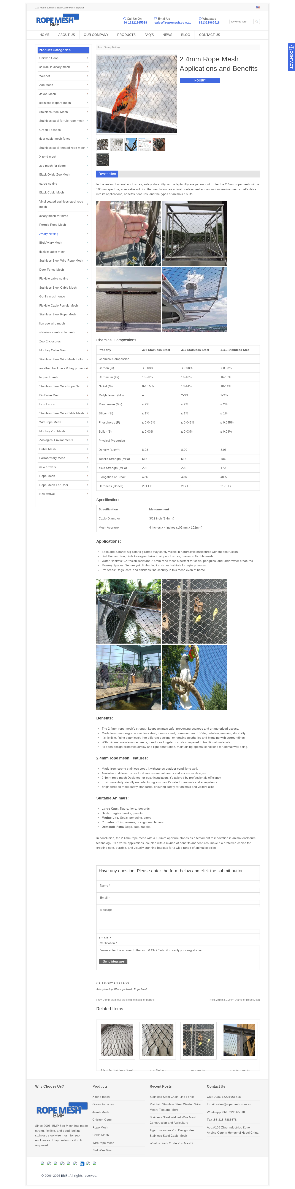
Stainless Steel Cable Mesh (58, 287)
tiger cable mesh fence (54, 138)
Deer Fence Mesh (51, 269)
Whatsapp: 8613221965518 (226, 1112)
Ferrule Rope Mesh (52, 224)
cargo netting (48, 183)
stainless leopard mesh (55, 102)
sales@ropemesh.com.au (173, 22)
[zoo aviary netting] (239, 1054)
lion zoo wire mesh (52, 323)
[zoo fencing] (198, 1054)
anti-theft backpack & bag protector (63, 368)
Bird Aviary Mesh (50, 242)
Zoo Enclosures (50, 341)
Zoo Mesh (46, 84)
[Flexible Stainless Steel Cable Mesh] (117, 1054)
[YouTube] (75, 1164)
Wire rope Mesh (123, 989)
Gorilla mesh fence (52, 296)
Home (44, 35)
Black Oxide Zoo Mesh (54, 174)
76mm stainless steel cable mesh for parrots (125, 999)
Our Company (96, 35)
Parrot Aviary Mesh (52, 458)
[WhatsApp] (43, 1164)
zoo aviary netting (239, 1070)
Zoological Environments (56, 440)
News (167, 35)
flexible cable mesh (52, 251)
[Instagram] (56, 1164)
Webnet (44, 76)
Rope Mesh (141, 989)
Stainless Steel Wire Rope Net (59, 386)
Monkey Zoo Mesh (52, 431)
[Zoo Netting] (157, 1054)
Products (126, 35)
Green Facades (50, 129)
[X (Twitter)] (62, 1164)
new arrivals (47, 467)
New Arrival (47, 493)
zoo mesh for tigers (52, 165)
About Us (66, 35)
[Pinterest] (95, 1164)
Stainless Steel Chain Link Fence (172, 1096)
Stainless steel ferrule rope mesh (61, 120)
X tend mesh (48, 156)
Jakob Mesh (47, 94)
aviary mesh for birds (53, 215)
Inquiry (199, 80)
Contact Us (209, 35)
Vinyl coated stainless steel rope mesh (61, 204)
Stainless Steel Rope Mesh (57, 314)
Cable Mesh (47, 449)
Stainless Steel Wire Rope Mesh (61, 260)
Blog (185, 35)
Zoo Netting (158, 1070)
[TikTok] (69, 1164)
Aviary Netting (112, 47)
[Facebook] (49, 1164)
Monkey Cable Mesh (53, 350)
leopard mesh (48, 377)
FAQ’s (149, 35)
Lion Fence (47, 404)
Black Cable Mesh (51, 192)
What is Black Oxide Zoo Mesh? (171, 1143)
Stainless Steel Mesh (53, 111)
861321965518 (209, 22)
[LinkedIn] (82, 1164)
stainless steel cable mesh (57, 332)
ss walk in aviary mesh (54, 67)
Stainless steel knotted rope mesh (62, 147)
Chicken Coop (49, 58)
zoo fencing (198, 1070)
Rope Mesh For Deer (53, 485)
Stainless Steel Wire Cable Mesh (61, 413)
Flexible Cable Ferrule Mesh (58, 305)
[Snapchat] (88, 1164)
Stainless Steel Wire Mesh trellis (61, 359)
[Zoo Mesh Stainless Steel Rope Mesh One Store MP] (57, 25)
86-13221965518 (135, 22)
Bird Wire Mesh (49, 395)
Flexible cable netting (53, 278)
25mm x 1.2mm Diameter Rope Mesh (234, 999)
